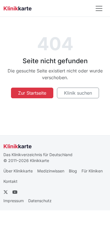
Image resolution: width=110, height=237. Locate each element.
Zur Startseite (32, 93)
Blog (73, 170)
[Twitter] (5, 192)
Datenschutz (40, 200)
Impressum (13, 200)
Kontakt (10, 181)
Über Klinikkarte (18, 170)
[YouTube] (14, 192)
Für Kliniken (92, 170)
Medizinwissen (50, 170)
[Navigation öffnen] (99, 8)
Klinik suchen (78, 93)
